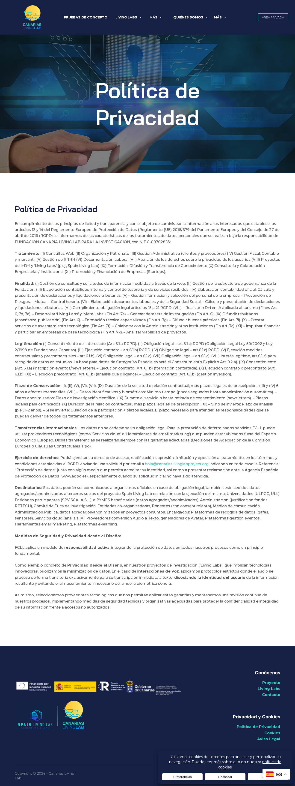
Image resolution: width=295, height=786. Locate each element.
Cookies (272, 733)
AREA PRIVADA (273, 17)
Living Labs (126, 17)
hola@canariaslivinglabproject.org (177, 464)
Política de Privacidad (258, 727)
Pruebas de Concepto (85, 17)
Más (153, 17)
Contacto (271, 695)
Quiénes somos (188, 17)
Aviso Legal (268, 739)
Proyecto (271, 683)
